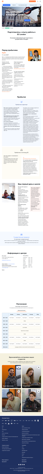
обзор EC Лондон (18, 20)
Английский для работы (25, 431)
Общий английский (25, 429)
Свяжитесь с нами (32, 1)
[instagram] (18, 464)
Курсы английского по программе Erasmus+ (29, 441)
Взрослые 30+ (4, 461)
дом (2, 427)
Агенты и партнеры (5, 433)
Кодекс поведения (5, 438)
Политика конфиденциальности (19, 468)
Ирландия (23, 452)
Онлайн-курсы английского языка (27, 437)
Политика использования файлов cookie (28, 468)
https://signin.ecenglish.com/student (19, 68)
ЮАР (22, 455)
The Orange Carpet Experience (7, 448)
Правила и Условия (12, 468)
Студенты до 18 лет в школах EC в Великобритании (10, 436)
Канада (23, 448)
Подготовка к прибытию (6, 91)
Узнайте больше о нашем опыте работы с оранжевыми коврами (30, 174)
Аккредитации (4, 429)
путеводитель (10, 20)
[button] (38, 1)
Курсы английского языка (26, 427)
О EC (2, 431)
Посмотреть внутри (6, 260)
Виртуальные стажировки (26, 439)
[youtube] (24, 464)
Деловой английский (25, 433)
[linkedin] (22, 464)
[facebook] (20, 464)
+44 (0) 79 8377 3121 (5, 267)
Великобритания (24, 450)
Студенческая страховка (6, 450)
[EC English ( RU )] (3, 1)
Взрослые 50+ (24, 461)
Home (2, 3)
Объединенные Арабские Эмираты (27, 457)
